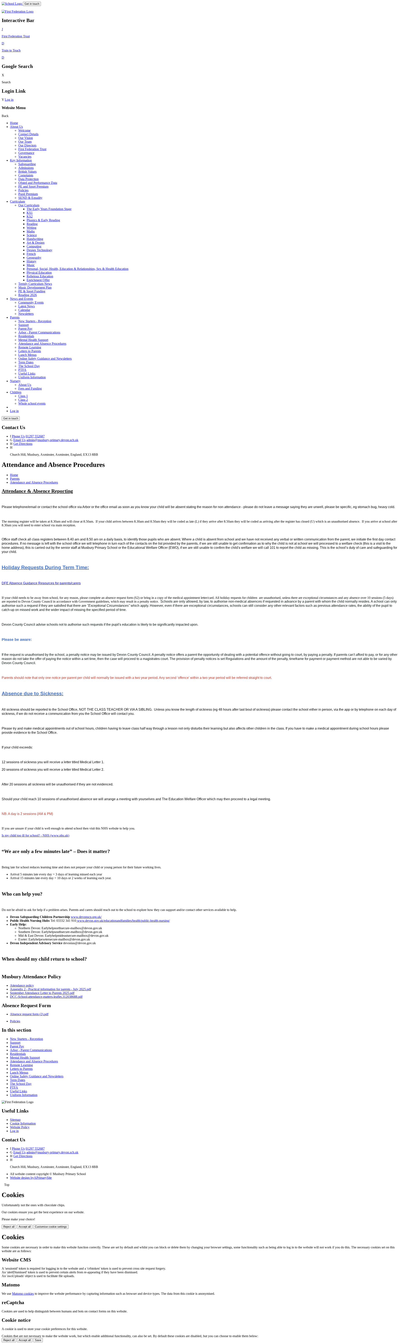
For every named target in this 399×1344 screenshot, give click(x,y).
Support (23, 325)
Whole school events (32, 403)
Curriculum (17, 201)
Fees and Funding (30, 388)
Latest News (26, 306)
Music (31, 265)
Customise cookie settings (51, 1226)
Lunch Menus (27, 355)
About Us (16, 126)
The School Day (29, 366)
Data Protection (28, 179)
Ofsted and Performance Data (37, 183)
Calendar (24, 310)
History (31, 261)
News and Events (21, 298)
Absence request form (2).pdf (29, 1014)
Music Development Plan (35, 287)
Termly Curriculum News (35, 284)
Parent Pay (25, 328)
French (31, 254)
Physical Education (39, 272)
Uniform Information (32, 377)
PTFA (22, 370)
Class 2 (23, 399)
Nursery (15, 381)
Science (32, 235)
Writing (31, 227)
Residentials (26, 336)
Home (14, 123)
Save (38, 1340)
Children (15, 392)
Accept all (25, 1226)
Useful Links (26, 373)
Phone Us (18, 436)
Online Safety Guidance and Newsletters (45, 358)
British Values (27, 171)
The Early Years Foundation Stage (49, 209)
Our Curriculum (28, 205)
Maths (31, 231)
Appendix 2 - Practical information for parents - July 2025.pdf (50, 989)
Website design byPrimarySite (31, 1177)
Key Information (21, 160)
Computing (34, 246)
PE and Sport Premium (33, 186)
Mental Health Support (33, 340)
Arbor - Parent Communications (39, 332)
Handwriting (35, 239)
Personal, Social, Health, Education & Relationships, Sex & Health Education (77, 269)
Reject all (9, 1226)
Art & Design (35, 242)
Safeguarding (27, 164)
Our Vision (25, 138)
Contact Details (28, 134)
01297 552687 (35, 436)
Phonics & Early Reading (43, 220)
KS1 (30, 212)
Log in (9, 99)
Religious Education (40, 276)
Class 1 (23, 396)
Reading (32, 224)
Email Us (19, 440)
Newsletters (26, 313)
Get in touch (32, 3)
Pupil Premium (28, 194)
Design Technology (39, 250)
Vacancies (24, 156)
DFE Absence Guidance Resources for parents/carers (41, 583)
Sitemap (15, 1119)
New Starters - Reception (34, 321)
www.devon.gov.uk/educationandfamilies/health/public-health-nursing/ (123, 920)
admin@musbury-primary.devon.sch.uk (52, 440)
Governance (26, 153)
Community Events (31, 302)
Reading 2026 (27, 295)
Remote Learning (29, 347)
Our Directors (27, 145)
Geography (34, 257)
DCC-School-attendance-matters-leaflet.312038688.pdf (46, 996)
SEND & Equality (30, 197)
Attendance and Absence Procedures (42, 343)
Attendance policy (22, 985)
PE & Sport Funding (31, 291)
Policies (23, 190)
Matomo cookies (23, 1293)
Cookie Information (23, 1123)
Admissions (26, 168)
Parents (15, 317)
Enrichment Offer (38, 280)
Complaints (25, 175)
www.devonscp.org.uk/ (86, 917)
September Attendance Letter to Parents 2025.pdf (42, 993)
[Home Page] (12, 3)
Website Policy (20, 1127)
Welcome (24, 130)
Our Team (25, 141)
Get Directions (22, 444)
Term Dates (25, 362)
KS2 (30, 216)
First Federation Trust (32, 149)
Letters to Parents (29, 351)
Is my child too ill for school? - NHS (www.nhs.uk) (35, 835)
